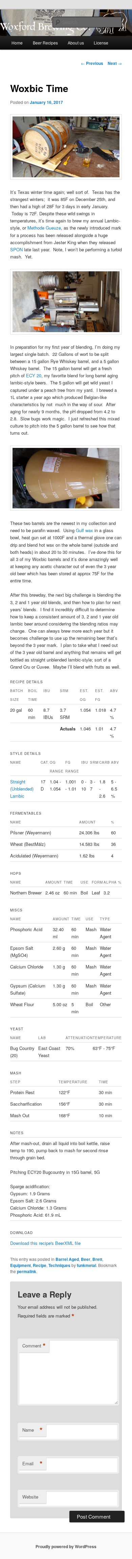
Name (32, 1430)
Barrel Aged (67, 1259)
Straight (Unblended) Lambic (22, 788)
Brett (97, 1259)
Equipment (20, 1265)
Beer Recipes (45, 43)
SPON (16, 249)
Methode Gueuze (44, 227)
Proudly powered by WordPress (66, 1546)
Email (32, 1463)
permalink (26, 1271)
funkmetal (86, 1265)
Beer (85, 1259)
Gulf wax (84, 530)
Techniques (59, 1265)
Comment (34, 1345)
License (101, 43)
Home (17, 43)
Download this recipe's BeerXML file (45, 1243)
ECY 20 (33, 375)
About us (76, 43)
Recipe (39, 1265)
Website (30, 1496)
